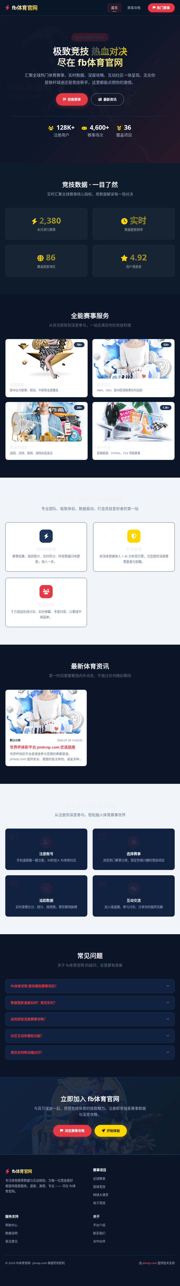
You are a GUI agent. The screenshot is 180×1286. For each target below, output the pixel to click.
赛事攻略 (133, 7)
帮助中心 (11, 1225)
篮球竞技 (99, 1187)
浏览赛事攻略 (75, 1130)
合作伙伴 (99, 1241)
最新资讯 (110, 99)
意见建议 (11, 1241)
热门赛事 (163, 7)
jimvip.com (149, 1263)
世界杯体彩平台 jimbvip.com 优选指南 (42, 747)
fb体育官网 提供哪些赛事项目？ (34, 986)
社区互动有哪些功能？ (27, 1035)
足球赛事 (99, 1178)
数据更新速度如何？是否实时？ (34, 1002)
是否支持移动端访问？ (27, 1052)
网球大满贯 (100, 1195)
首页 (114, 7)
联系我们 (99, 1233)
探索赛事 (74, 99)
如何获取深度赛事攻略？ (29, 1019)
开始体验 (113, 1130)
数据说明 (11, 1233)
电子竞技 (99, 1203)
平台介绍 (99, 1225)
